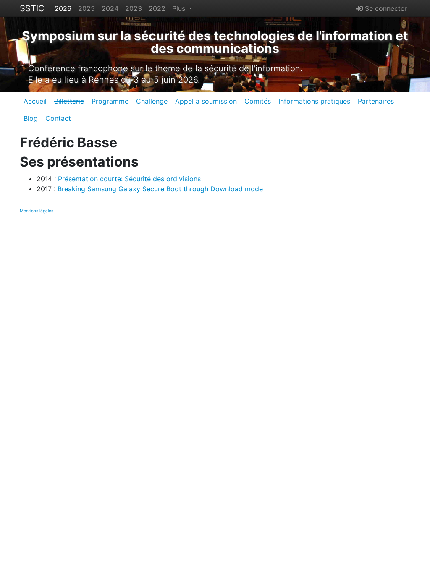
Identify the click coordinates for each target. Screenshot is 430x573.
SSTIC (32, 8)
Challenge (152, 101)
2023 (133, 8)
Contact (58, 118)
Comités (257, 101)
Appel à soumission (206, 101)
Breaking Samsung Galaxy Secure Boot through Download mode (160, 189)
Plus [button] (179, 8)
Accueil (35, 101)
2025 (86, 8)
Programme (110, 101)
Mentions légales (36, 210)
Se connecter (385, 8)
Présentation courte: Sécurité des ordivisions (129, 179)
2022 (157, 8)
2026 (63, 8)
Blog (31, 118)
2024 (110, 8)
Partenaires (376, 101)
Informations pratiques (314, 101)
